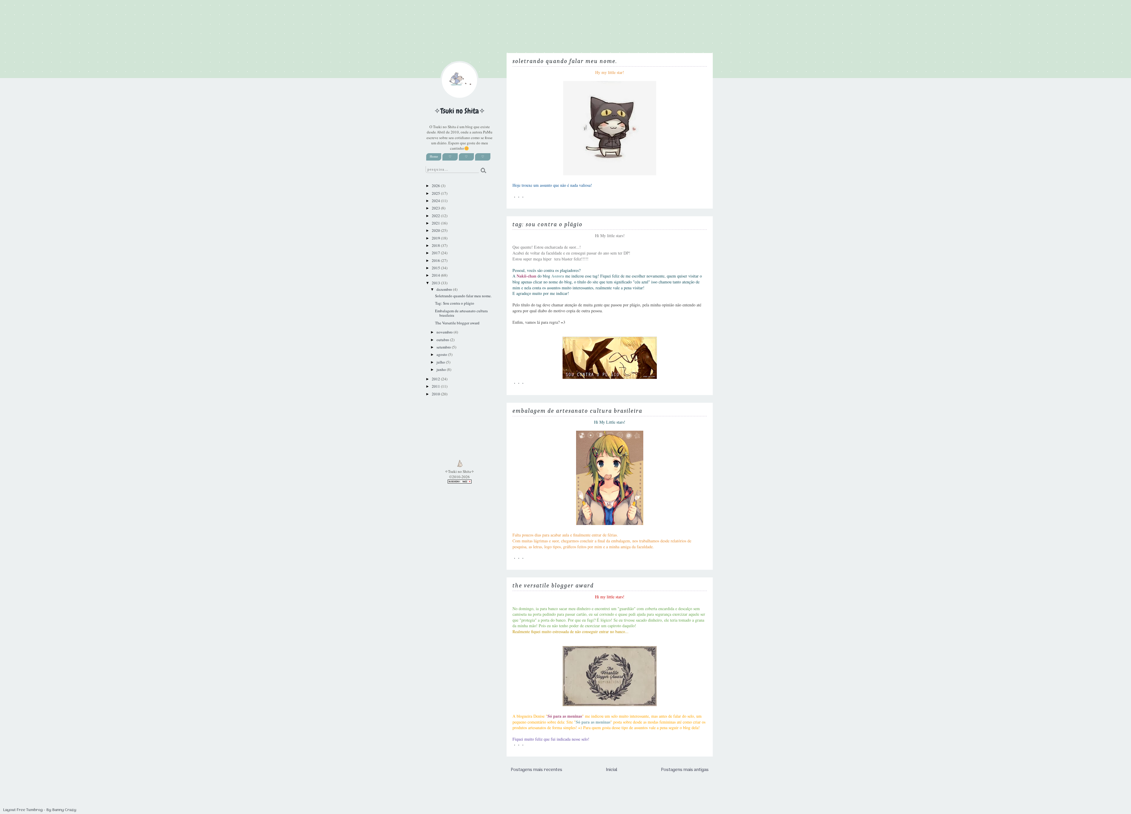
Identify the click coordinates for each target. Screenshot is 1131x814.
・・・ (518, 197)
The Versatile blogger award (553, 585)
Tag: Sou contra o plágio (547, 224)
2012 (436, 379)
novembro (445, 332)
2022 (436, 215)
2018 (436, 245)
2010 (436, 394)
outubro (443, 339)
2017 (436, 252)
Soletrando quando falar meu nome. (564, 61)
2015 (436, 267)
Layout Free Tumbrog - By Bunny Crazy (39, 810)
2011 (436, 386)
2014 (436, 275)
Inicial (611, 769)
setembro (444, 347)
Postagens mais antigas (685, 769)
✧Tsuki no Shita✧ (459, 111)
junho (441, 369)
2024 (436, 200)
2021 (436, 223)
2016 (436, 260)
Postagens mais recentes (536, 769)
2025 (436, 193)
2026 (436, 185)
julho (441, 362)
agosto (442, 354)
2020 (436, 230)
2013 (436, 282)
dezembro (444, 289)
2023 (436, 208)
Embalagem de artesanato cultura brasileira (577, 410)
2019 (436, 238)
